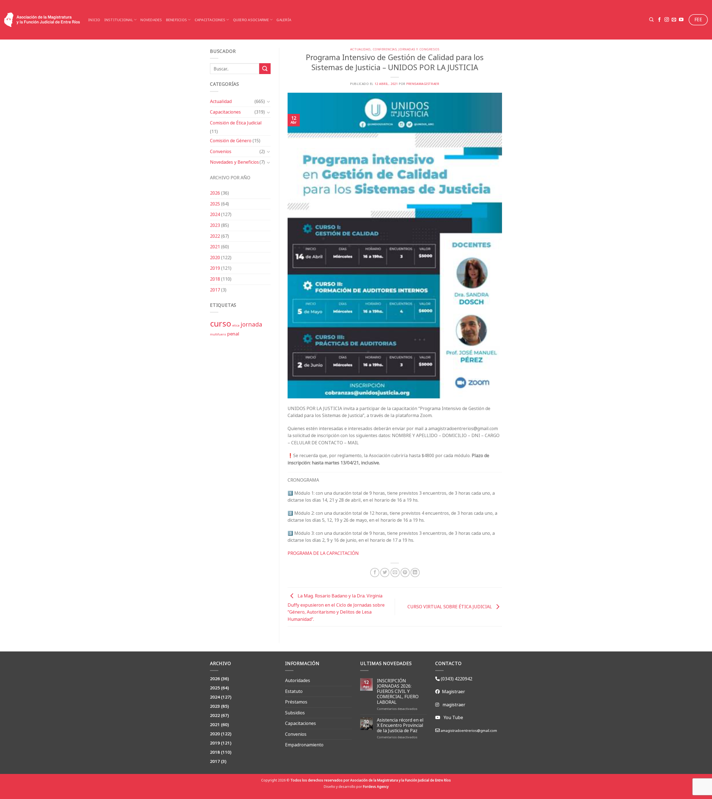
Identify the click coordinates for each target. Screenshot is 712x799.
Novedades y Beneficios (234, 162)
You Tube (453, 717)
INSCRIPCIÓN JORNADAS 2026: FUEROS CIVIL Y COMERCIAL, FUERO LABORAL (398, 691)
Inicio (94, 19)
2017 (215, 290)
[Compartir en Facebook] (374, 572)
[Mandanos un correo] (674, 19)
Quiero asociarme (251, 19)
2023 (215, 225)
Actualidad (221, 101)
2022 (215, 236)
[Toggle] (268, 101)
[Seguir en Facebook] (659, 19)
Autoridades (297, 680)
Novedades (151, 19)
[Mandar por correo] (395, 572)
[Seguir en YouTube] (681, 19)
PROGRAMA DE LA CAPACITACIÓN (323, 553)
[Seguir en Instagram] (666, 19)
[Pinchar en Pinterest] (405, 572)
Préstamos (296, 702)
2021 (215, 246)
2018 (215, 279)
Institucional (118, 19)
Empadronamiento (304, 745)
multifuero (218, 334)
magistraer (453, 704)
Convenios (220, 151)
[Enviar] (264, 68)
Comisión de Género (230, 140)
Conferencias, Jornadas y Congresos (406, 49)
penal (233, 333)
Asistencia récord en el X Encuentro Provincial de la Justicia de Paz (400, 725)
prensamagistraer (422, 84)
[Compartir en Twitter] (384, 572)
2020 (215, 257)
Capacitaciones (210, 19)
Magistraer (452, 691)
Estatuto (294, 691)
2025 (215, 204)
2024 (215, 214)
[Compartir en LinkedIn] (415, 572)
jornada (251, 324)
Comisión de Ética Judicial (236, 123)
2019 (215, 268)
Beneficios (176, 19)
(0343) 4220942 (456, 679)
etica (235, 325)
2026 (215, 193)
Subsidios (295, 713)
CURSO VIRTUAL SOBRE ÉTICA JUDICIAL (450, 606)
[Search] (651, 19)
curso (220, 323)
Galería (283, 19)
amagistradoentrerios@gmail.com (468, 730)
